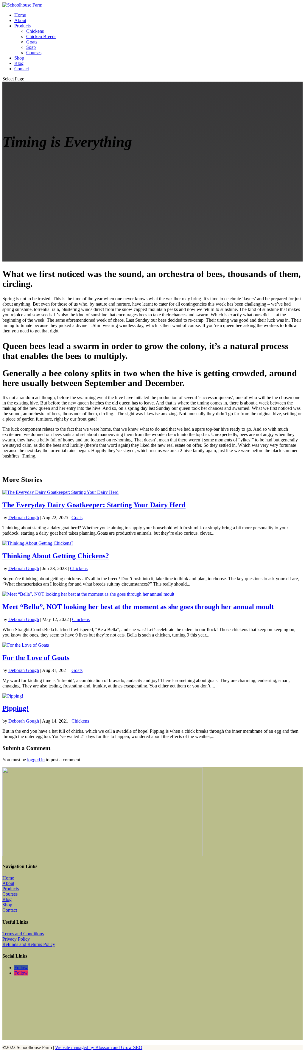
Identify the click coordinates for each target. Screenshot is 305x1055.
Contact (21, 68)
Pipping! (15, 708)
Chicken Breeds (41, 36)
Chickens (35, 31)
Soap (31, 47)
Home (20, 15)
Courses (33, 52)
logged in (36, 759)
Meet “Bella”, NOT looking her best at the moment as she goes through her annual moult (138, 607)
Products (22, 25)
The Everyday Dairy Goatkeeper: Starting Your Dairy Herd (94, 505)
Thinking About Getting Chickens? (55, 556)
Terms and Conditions (23, 933)
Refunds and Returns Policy (28, 944)
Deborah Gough (23, 517)
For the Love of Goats (35, 658)
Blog (19, 63)
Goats (31, 41)
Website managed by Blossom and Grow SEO (98, 1047)
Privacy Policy (16, 939)
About (20, 20)
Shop (19, 57)
